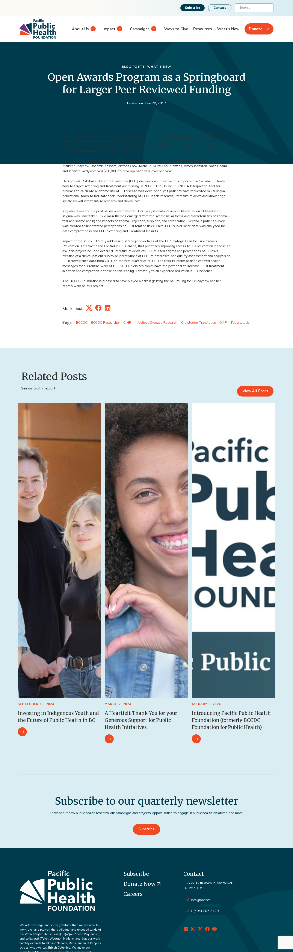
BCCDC (81, 322)
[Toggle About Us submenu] (92, 28)
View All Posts (255, 391)
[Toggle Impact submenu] (118, 28)
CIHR (127, 322)
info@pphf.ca (200, 900)
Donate (256, 28)
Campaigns (140, 28)
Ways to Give (176, 28)
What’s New (159, 67)
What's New (228, 28)
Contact (219, 8)
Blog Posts (133, 67)
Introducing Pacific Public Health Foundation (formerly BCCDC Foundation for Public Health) (231, 720)
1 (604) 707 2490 (204, 911)
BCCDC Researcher (105, 322)
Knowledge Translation (198, 322)
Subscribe (192, 8)
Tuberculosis (240, 322)
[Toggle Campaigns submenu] (153, 28)
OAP (223, 322)
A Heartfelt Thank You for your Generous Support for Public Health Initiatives (141, 720)
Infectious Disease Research (156, 322)
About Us (80, 28)
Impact (109, 28)
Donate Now (140, 884)
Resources (202, 28)
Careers (133, 894)
